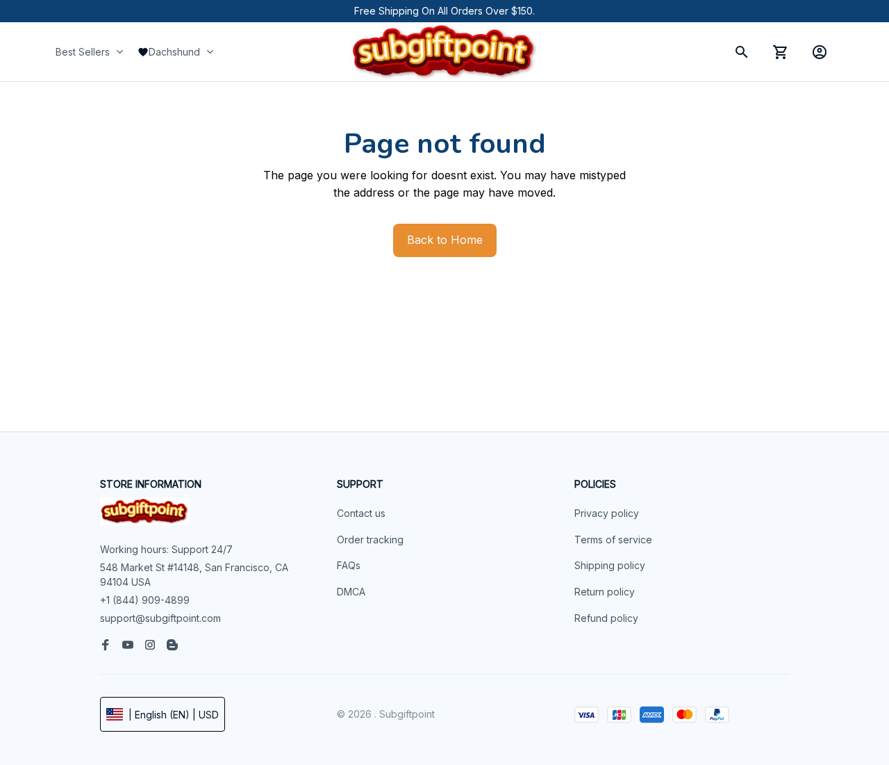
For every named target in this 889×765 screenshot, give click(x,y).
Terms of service (613, 539)
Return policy (604, 592)
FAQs (348, 565)
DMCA (351, 592)
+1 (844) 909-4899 (145, 600)
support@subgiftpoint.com (160, 618)
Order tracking (370, 539)
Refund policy (606, 618)
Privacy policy (606, 513)
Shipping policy (609, 565)
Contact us (361, 513)
